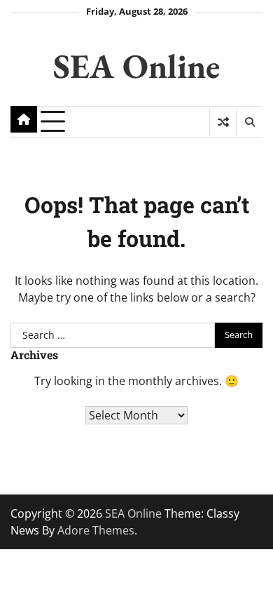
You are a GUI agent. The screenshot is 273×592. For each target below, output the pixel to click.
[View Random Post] (223, 122)
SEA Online (136, 65)
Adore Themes (95, 530)
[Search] (249, 122)
